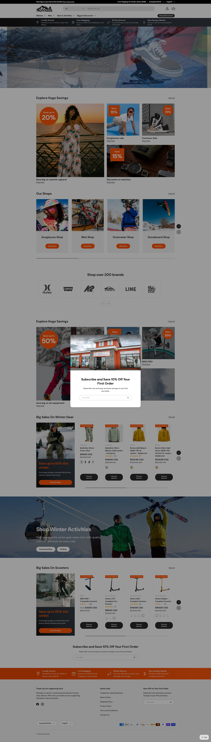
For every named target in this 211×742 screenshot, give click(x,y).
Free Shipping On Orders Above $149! (132, 2)
